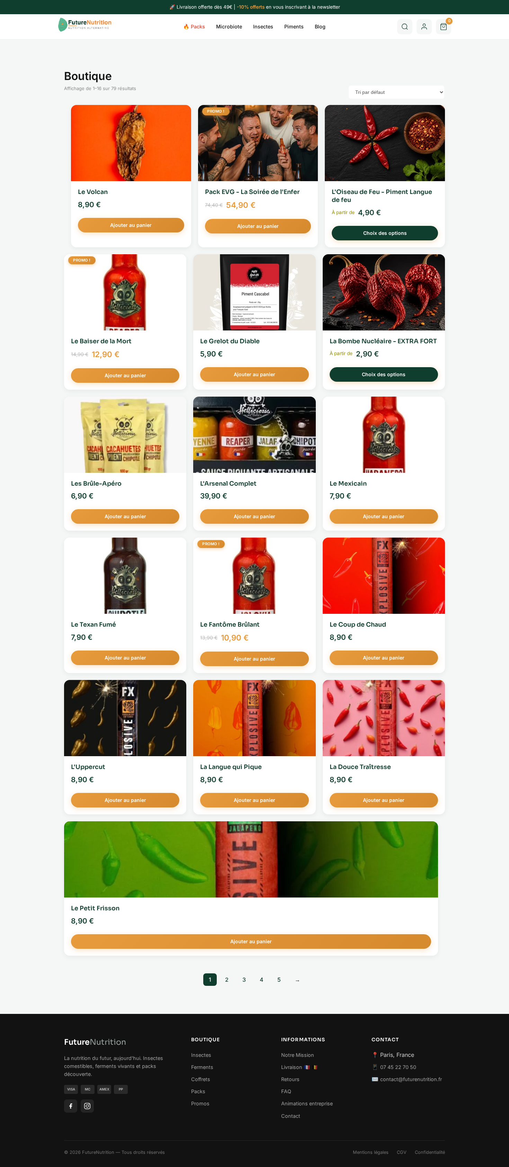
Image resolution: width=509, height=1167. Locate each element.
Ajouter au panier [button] (131, 225)
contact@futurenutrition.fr (411, 1079)
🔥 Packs (194, 26)
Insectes (263, 26)
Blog (320, 26)
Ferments (202, 1067)
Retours (290, 1079)
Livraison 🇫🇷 (295, 1067)
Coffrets (200, 1079)
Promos (200, 1103)
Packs (198, 1091)
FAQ (286, 1091)
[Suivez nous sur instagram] (87, 1106)
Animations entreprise (307, 1103)
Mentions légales (371, 1152)
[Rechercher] (404, 26)
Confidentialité (430, 1152)
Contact (290, 1116)
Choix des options (385, 233)
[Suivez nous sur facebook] (70, 1106)
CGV (402, 1152)
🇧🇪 (315, 1067)
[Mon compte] (424, 26)
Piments (294, 26)
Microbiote (229, 26)
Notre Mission (297, 1055)
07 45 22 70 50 (398, 1067)
